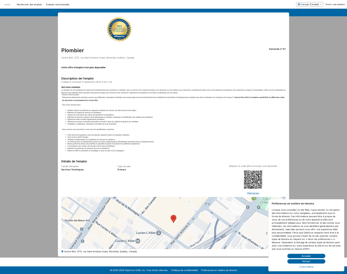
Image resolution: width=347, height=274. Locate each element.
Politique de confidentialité (184, 270)
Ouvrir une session (335, 4)
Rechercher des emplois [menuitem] (29, 4)
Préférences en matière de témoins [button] (219, 270)
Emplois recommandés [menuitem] (57, 4)
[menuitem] (7, 4)
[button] (173, 223)
